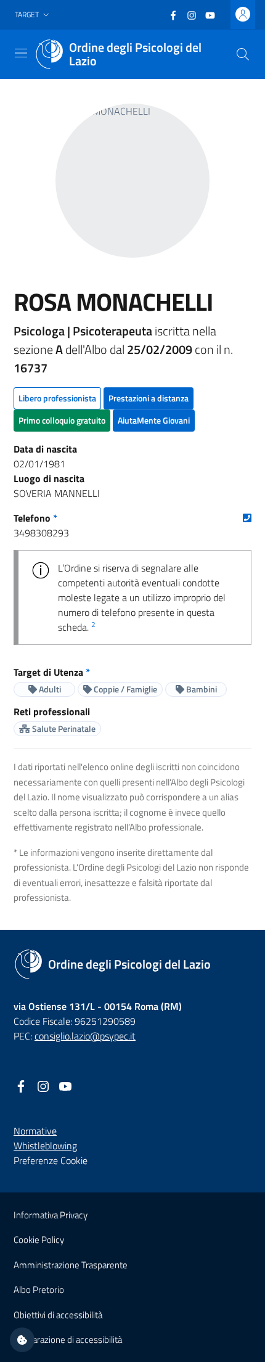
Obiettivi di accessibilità (58, 1315)
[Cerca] (242, 54)
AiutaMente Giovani (154, 420)
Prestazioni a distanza (148, 398)
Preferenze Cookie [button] (51, 1160)
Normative (35, 1130)
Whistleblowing (45, 1145)
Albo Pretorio (39, 1289)
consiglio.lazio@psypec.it (85, 1035)
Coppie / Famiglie (124, 689)
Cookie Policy (39, 1240)
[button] (33, 15)
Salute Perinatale (63, 728)
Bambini (200, 689)
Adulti (49, 689)
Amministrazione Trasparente (71, 1265)
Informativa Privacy (51, 1215)
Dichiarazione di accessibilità (68, 1339)
